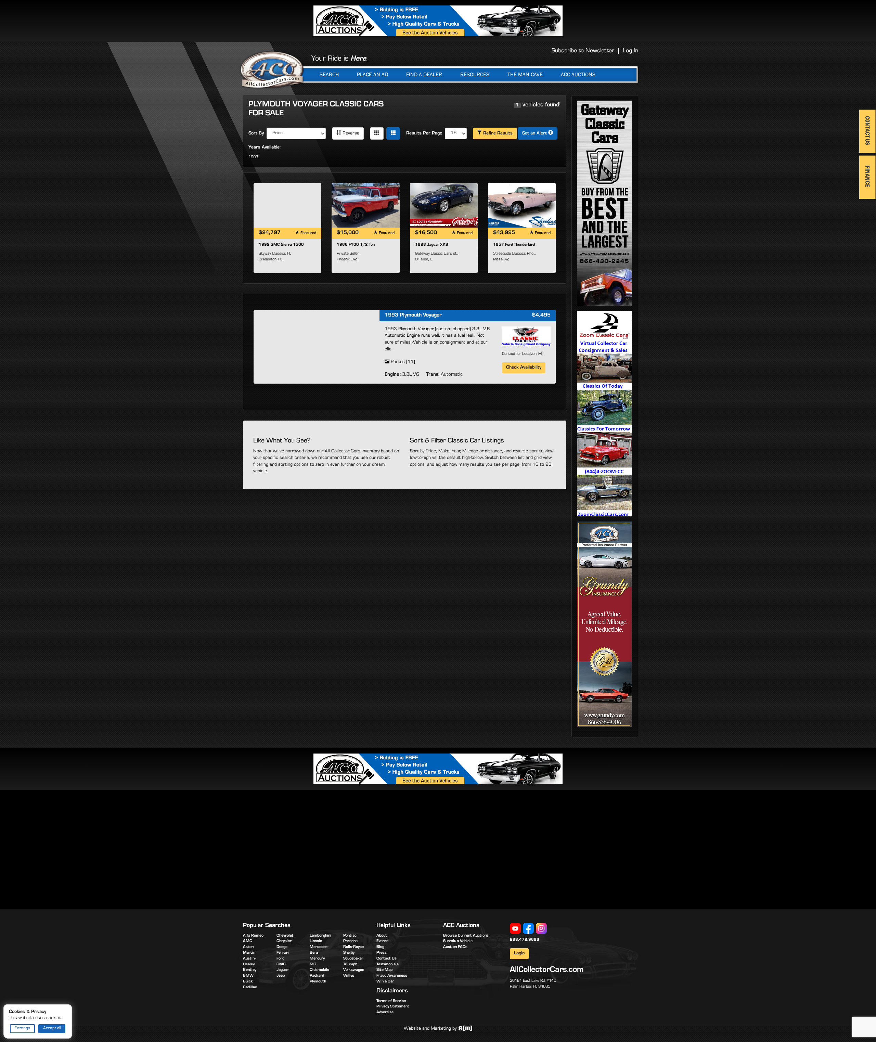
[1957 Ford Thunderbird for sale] (522, 205)
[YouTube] (515, 929)
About (381, 936)
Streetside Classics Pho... (514, 254)
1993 (253, 157)
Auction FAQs (455, 947)
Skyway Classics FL (275, 254)
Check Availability (523, 367)
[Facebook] (528, 929)
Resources (474, 74)
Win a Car (385, 982)
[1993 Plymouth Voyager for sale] (316, 346)
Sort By (256, 133)
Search (329, 74)
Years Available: (264, 147)
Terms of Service (391, 1001)
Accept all (52, 1028)
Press (381, 953)
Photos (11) (402, 362)
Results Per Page (424, 133)
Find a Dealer (424, 74)
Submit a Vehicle (458, 941)
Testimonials (387, 965)
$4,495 (541, 315)
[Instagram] (541, 929)
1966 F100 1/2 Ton (356, 245)
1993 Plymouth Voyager (413, 315)
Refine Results (497, 133)
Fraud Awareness (391, 976)
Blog (380, 947)
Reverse (350, 133)
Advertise (385, 1013)
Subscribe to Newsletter (583, 51)
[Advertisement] (300, 848)
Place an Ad (372, 74)
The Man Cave (525, 74)
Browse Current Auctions (466, 936)
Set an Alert (535, 133)
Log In (630, 51)
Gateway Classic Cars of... (436, 254)
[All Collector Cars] (272, 69)
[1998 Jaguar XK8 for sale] (444, 205)
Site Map (384, 970)
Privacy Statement (392, 1007)
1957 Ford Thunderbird (514, 245)
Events (382, 941)
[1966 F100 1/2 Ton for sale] (365, 205)
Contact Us (386, 959)
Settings (22, 1028)
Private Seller (348, 254)
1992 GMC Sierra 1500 (281, 245)
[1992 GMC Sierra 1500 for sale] (287, 205)
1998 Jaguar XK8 (431, 245)
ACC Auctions (578, 74)
